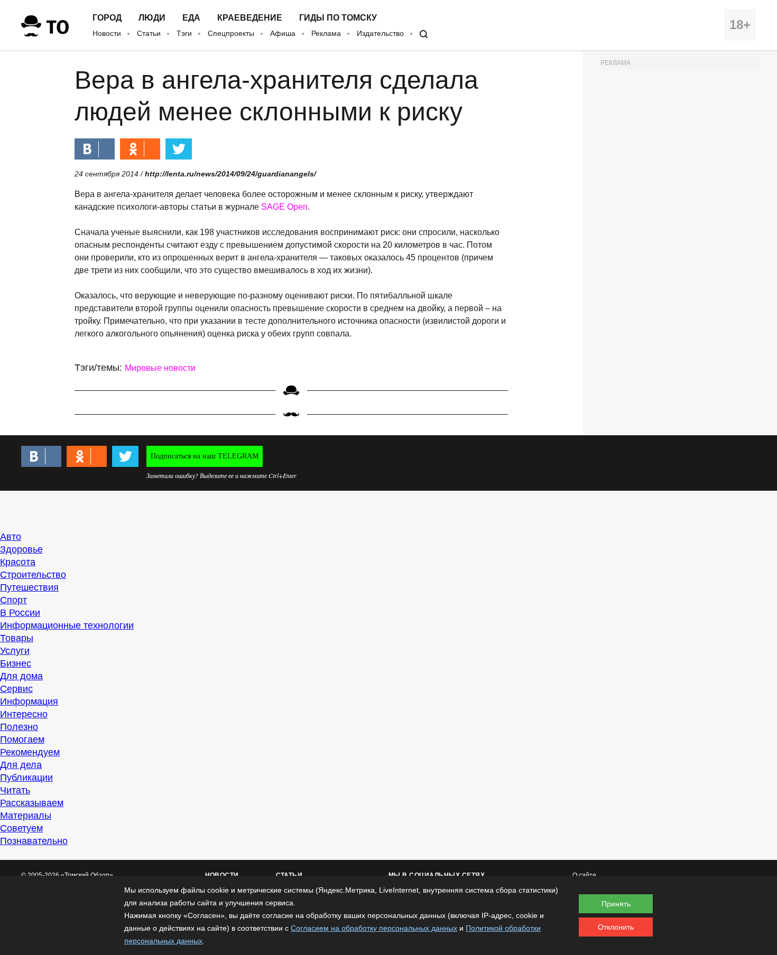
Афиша (282, 33)
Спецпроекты (231, 33)
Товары (16, 638)
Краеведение (249, 18)
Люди (151, 18)
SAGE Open (284, 206)
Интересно (24, 714)
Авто (10, 536)
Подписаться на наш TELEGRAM (204, 456)
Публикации (26, 777)
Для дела (21, 765)
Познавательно (34, 841)
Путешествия (29, 587)
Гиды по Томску (338, 18)
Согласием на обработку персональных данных (374, 928)
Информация (29, 701)
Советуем (21, 828)
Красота (17, 562)
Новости (106, 33)
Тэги (184, 33)
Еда (191, 18)
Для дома (21, 676)
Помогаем (22, 739)
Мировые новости (160, 367)
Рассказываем (31, 803)
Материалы (25, 815)
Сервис (16, 689)
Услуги (15, 650)
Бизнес (15, 663)
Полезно (19, 727)
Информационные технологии (67, 625)
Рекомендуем (30, 752)
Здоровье (21, 549)
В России (20, 612)
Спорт (13, 600)
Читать (15, 790)
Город (107, 18)
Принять (616, 904)
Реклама (326, 33)
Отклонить (616, 927)
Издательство (380, 33)
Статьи (149, 33)
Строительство (33, 574)
